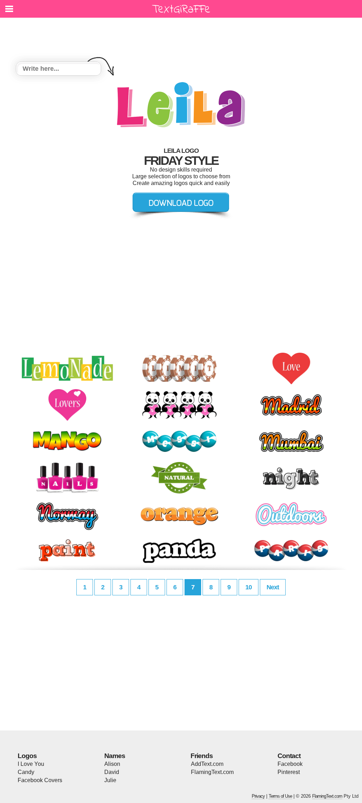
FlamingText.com (212, 772)
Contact (289, 755)
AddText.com (207, 764)
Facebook (290, 764)
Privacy (258, 796)
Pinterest (289, 772)
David (111, 772)
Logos (27, 755)
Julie (110, 780)
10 (248, 587)
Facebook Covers (40, 780)
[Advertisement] (182, 35)
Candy (26, 772)
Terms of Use (280, 796)
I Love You (31, 764)
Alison (112, 764)
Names (114, 755)
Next (273, 587)
